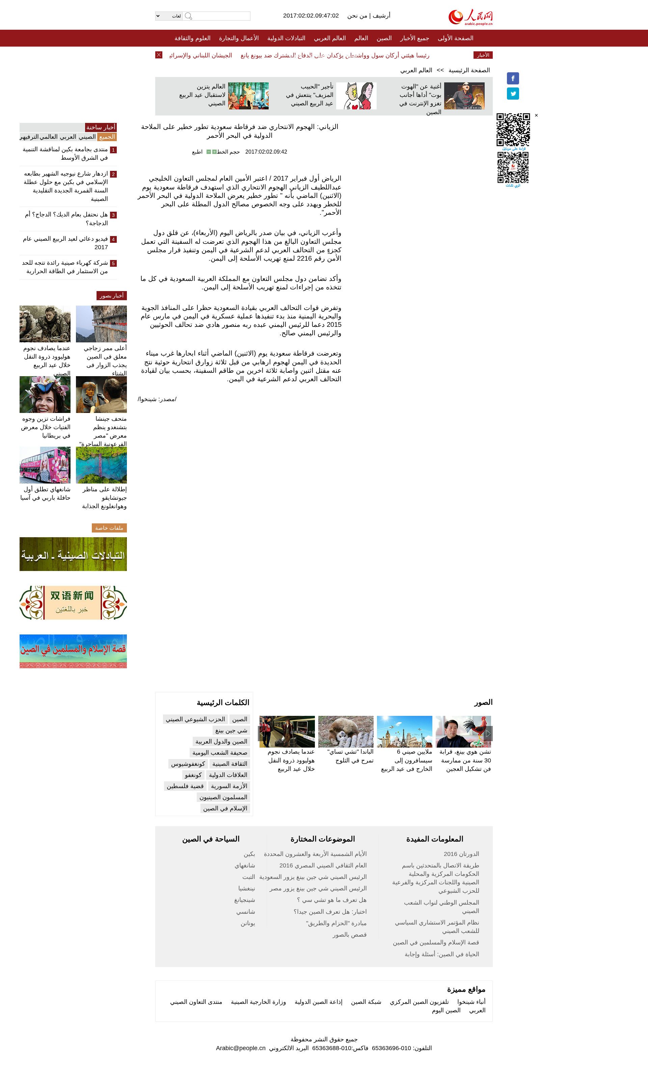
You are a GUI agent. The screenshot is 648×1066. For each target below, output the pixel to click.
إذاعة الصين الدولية (319, 1001)
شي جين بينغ (231, 730)
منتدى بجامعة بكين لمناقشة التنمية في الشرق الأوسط (65, 153)
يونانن (248, 923)
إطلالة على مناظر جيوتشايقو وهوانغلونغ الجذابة (104, 498)
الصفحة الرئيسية (469, 70)
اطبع (197, 152)
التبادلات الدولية (286, 38)
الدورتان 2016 (461, 854)
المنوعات (348, 55)
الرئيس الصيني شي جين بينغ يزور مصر (318, 888)
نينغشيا (246, 888)
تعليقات (318, 55)
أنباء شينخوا (471, 1001)
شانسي (245, 911)
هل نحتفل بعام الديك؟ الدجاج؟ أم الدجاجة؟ (66, 218)
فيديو (295, 55)
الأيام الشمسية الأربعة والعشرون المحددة (315, 854)
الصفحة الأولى (456, 38)
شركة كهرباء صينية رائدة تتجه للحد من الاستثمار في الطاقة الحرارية (65, 267)
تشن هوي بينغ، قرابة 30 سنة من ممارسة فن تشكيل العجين (465, 760)
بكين (249, 854)
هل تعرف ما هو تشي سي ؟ (332, 899)
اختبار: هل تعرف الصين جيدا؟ (330, 911)
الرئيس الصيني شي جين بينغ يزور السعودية (313, 877)
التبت (248, 877)
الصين (384, 38)
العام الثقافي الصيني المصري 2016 (323, 865)
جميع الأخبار (414, 38)
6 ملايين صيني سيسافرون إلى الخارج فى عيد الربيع (406, 760)
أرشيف (380, 15)
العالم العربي (330, 38)
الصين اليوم (446, 1010)
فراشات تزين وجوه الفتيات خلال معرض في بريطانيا (46, 427)
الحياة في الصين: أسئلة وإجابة (442, 954)
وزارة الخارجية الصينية (258, 1001)
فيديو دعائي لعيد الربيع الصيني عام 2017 (65, 243)
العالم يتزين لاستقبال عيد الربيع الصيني (202, 95)
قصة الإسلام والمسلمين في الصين (436, 942)
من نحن (358, 15)
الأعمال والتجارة (239, 38)
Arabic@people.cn (241, 1048)
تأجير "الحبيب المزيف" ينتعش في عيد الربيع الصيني (309, 95)
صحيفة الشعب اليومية (219, 752)
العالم (361, 38)
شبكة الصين (366, 1001)
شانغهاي (245, 865)
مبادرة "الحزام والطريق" (336, 923)
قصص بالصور (350, 934)
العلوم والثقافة (192, 38)
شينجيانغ (244, 899)
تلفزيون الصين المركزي (419, 1001)
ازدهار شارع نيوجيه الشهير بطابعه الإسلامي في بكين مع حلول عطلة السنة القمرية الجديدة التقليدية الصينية (66, 186)
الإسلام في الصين (225, 808)
